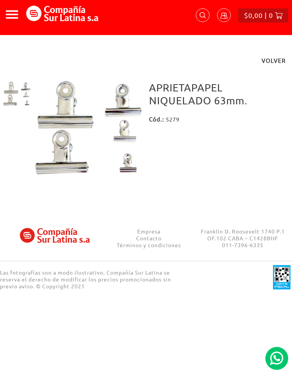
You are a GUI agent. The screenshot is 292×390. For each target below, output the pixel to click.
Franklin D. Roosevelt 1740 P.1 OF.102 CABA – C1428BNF (243, 234)
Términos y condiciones (149, 244)
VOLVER (274, 60)
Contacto (149, 238)
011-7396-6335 (242, 244)
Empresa (148, 231)
